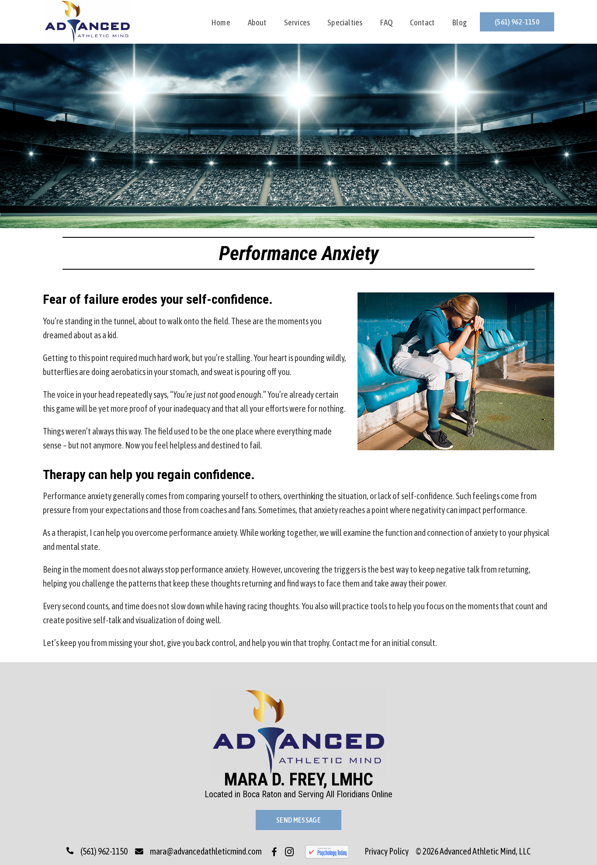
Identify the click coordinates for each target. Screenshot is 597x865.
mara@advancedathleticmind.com (206, 851)
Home (220, 23)
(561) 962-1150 (517, 21)
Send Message (298, 820)
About (257, 23)
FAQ (386, 23)
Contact (422, 23)
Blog (459, 23)
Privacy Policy (386, 851)
